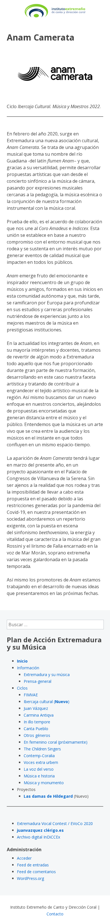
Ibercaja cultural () (46, 701)
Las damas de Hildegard (48, 796)
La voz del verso (39, 769)
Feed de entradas (33, 865)
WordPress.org (30, 878)
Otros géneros (37, 735)
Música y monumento (44, 782)
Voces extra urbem (41, 762)
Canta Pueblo (36, 728)
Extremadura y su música (47, 674)
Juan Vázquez (36, 708)
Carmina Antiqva (39, 715)
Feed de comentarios (36, 871)
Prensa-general (37, 681)
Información (28, 667)
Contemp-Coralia (39, 755)
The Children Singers (42, 749)
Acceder (24, 858)
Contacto (55, 914)
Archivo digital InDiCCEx (38, 837)
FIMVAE (31, 694)
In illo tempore (37, 721)
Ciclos (22, 688)
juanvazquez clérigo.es (40, 830)
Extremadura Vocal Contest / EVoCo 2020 (55, 823)
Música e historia (39, 776)
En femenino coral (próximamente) (55, 742)
